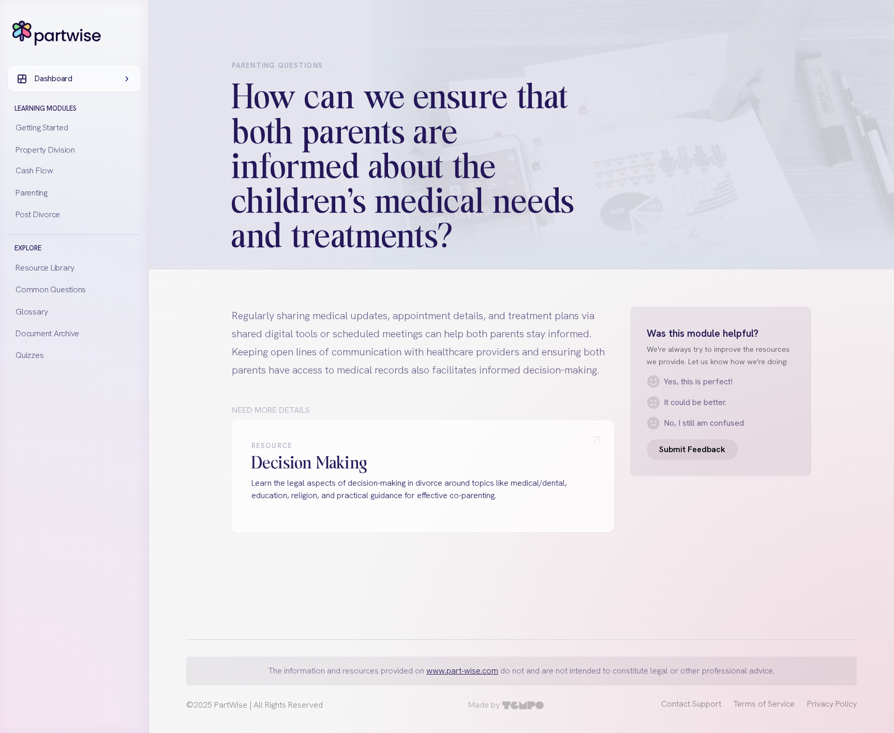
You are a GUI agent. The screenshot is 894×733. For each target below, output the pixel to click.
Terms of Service (764, 703)
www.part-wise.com (462, 670)
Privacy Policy (832, 703)
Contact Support (691, 703)
